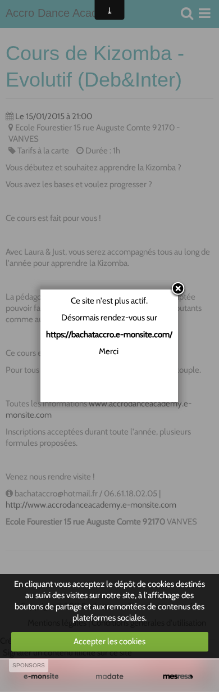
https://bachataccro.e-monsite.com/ (109, 334)
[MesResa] (178, 676)
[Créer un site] (41, 676)
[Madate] (109, 676)
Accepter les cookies (109, 641)
